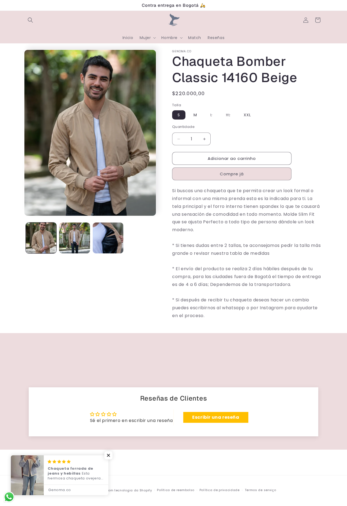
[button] (30, 20)
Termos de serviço (260, 490)
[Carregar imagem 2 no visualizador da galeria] (74, 238)
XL (231, 116)
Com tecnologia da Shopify (128, 490)
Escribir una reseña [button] (215, 417)
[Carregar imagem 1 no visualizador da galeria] (41, 238)
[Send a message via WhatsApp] (9, 497)
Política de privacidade (220, 490)
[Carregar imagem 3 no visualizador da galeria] (108, 238)
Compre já (232, 174)
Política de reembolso (175, 490)
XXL (247, 115)
